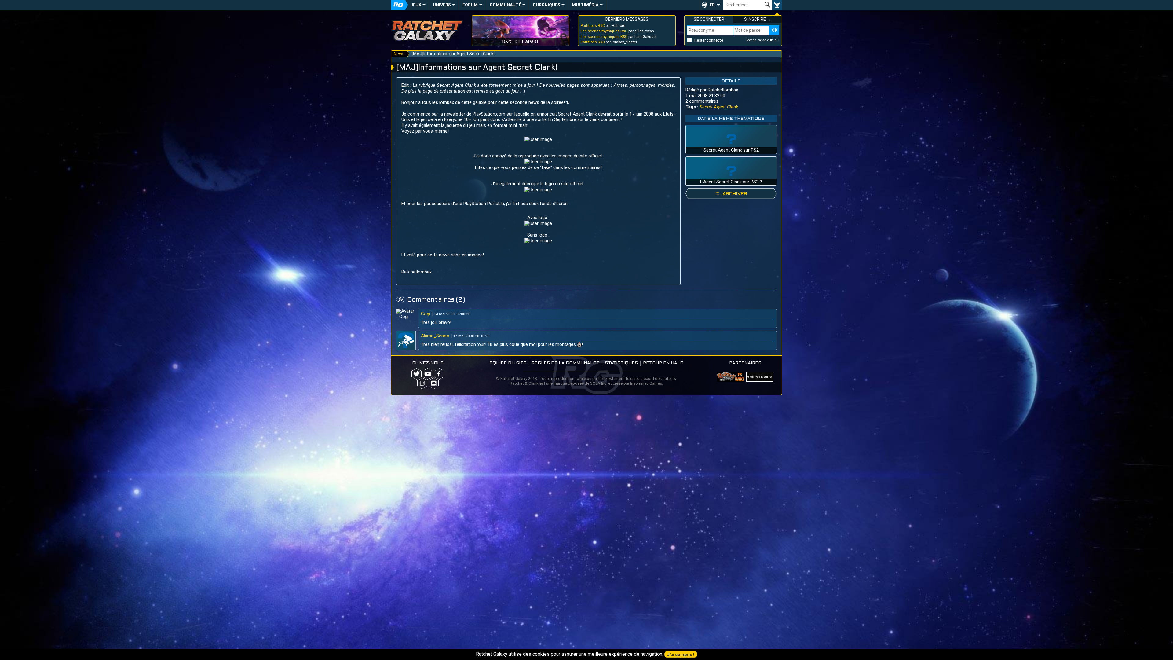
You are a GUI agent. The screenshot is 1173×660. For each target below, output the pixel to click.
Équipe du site (507, 363)
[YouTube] (428, 374)
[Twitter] (416, 374)
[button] (711, 5)
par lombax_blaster (609, 42)
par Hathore (603, 26)
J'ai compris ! (680, 654)
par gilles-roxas (617, 31)
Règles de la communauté (566, 363)
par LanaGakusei (618, 37)
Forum (470, 4)
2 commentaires (701, 101)
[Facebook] (439, 374)
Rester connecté (708, 40)
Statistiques (621, 363)
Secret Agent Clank (719, 107)
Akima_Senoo (435, 336)
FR (712, 4)
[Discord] (434, 383)
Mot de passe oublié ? (762, 40)
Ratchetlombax (723, 90)
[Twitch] (422, 383)
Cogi (425, 314)
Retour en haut (663, 363)
